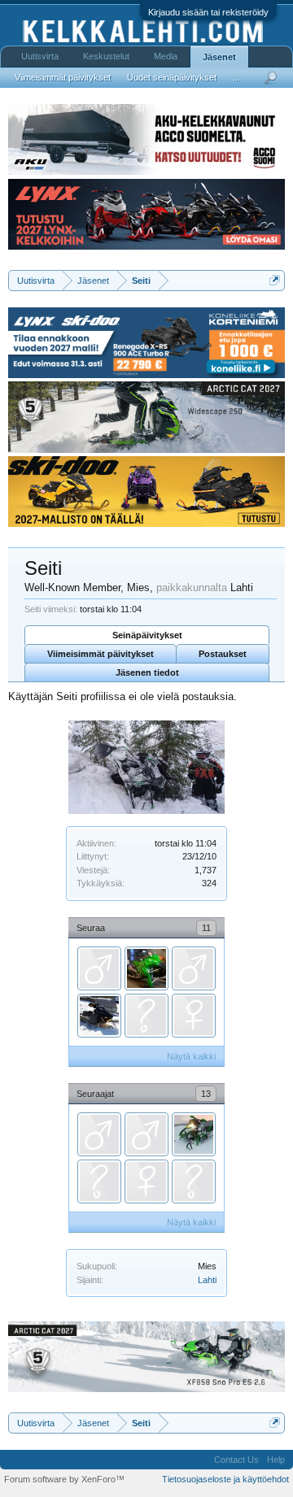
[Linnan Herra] (99, 968)
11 (206, 928)
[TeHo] (146, 968)
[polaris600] (99, 1181)
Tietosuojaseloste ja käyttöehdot (225, 1479)
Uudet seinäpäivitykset (171, 77)
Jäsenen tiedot (147, 672)
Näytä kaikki (191, 1056)
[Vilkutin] (146, 1134)
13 (206, 1094)
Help (276, 1459)
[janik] (194, 968)
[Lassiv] (194, 1134)
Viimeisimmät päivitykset (100, 654)
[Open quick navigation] (274, 280)
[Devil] (99, 1016)
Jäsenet (219, 57)
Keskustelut (106, 56)
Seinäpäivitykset (147, 635)
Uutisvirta (40, 56)
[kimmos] (146, 1016)
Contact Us (236, 1459)
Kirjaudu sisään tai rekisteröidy (208, 12)
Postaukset (223, 654)
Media (165, 56)
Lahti (207, 1280)
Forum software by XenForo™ (64, 1479)
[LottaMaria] (194, 1016)
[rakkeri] (99, 1134)
